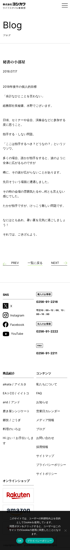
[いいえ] (65, 530)
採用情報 (42, 447)
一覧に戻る (35, 263)
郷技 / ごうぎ (12, 420)
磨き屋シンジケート (16, 411)
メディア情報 (45, 420)
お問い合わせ (45, 438)
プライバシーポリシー (51, 465)
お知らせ (42, 402)
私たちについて (46, 384)
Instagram (17, 315)
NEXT (55, 263)
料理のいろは (12, 429)
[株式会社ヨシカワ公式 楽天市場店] (18, 495)
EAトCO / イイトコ (16, 393)
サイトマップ (45, 456)
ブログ (40, 429)
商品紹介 (9, 373)
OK (20, 540)
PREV (15, 263)
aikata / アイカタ (14, 384)
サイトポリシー (46, 473)
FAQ (39, 393)
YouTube (17, 333)
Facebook (17, 324)
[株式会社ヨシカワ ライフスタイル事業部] (14, 6)
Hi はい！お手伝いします (18, 440)
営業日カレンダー (48, 411)
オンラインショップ (16, 481)
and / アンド (11, 402)
